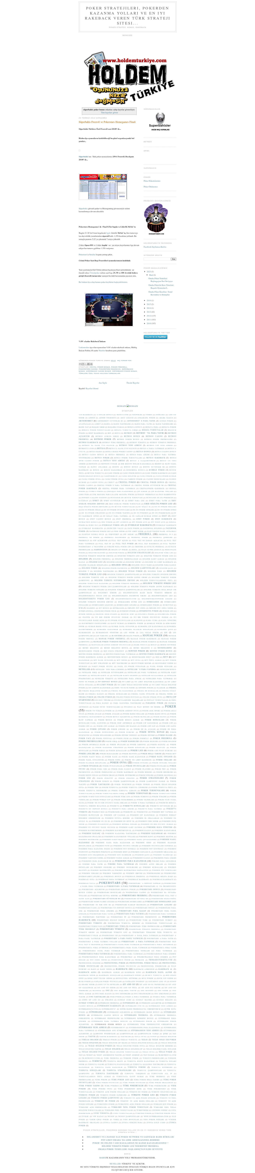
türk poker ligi (120, 1079)
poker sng (85, 778)
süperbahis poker (142, 1021)
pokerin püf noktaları (164, 870)
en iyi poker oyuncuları (116, 510)
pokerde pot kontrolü (152, 849)
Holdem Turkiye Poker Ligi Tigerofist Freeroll (130, 1146)
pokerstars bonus (150, 889)
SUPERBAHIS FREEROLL (108, 1003)
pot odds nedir (98, 960)
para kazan (102, 703)
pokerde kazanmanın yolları (119, 836)
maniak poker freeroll (112, 639)
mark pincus (140, 645)
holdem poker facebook (114, 568)
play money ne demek (149, 707)
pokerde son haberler (119, 855)
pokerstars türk (115, 926)
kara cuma (152, 620)
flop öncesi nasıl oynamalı (161, 531)
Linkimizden (84, 347)
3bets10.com (122, 415)
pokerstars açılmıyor (93, 889)
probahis (139, 960)
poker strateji (127, 778)
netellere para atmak (130, 679)
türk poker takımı (89, 1085)
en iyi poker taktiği (119, 513)
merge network (168, 645)
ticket (89, 1055)
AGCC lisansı (127, 418)
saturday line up (157, 981)
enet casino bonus (100, 519)
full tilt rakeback (149, 544)
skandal (97, 990)
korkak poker (154, 623)
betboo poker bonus (128, 439)
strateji (109, 1000)
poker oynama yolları (164, 763)
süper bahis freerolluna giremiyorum (140, 1009)
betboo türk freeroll (114, 442)
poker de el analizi (145, 729)
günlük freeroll (156, 547)
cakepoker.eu (111, 476)
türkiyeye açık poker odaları (134, 1104)
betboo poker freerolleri (158, 439)
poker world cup (102, 800)
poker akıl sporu (151, 711)
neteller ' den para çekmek (109, 669)
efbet (96, 500)
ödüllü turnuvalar (157, 700)
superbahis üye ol (135, 1006)
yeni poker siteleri (153, 1119)
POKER (170, 706)
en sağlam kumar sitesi (145, 516)
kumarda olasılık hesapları (138, 629)
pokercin (128, 812)
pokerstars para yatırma (130, 914)
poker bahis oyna (157, 714)
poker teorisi (143, 784)
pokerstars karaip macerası (130, 905)
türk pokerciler (133, 1085)
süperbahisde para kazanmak (144, 1027)
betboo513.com (86, 448)
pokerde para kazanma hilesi (94, 849)
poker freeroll (119, 367)
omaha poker (86, 697)
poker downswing (104, 732)
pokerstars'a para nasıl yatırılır (129, 948)
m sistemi (117, 635)
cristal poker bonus (100, 367)
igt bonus (104, 608)
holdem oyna (120, 564)
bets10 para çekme (140, 455)
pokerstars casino (88, 369)
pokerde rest (121, 852)
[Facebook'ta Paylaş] (88, 364)
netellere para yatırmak (159, 679)
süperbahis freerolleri (107, 1018)
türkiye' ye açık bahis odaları (137, 1101)
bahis (102, 1157)
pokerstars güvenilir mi (107, 898)
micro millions (90, 648)
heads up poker (119, 550)
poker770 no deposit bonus (93, 809)
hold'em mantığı (97, 553)
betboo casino (154, 436)
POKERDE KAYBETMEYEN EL (119, 830)
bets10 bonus (143, 451)
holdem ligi (96, 562)
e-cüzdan (83, 501)
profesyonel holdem (89, 963)
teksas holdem (90, 1039)
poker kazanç (158, 744)
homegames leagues (102, 605)
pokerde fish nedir (148, 821)
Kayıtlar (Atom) (92, 388)
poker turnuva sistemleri (93, 790)
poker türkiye (141, 797)
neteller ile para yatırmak (142, 672)
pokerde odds (144, 843)
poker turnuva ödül (162, 787)
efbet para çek (136, 501)
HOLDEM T (84, 571)
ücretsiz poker (143, 1113)
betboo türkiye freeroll (163, 442)
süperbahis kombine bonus (139, 1018)
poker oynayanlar (112, 766)
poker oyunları (158, 766)
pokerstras (127, 957)
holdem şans (166, 568)
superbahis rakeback (109, 1006)
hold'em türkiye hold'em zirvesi (96, 556)
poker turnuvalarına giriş (110, 793)
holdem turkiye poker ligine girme (128, 577)
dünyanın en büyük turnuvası (127, 498)
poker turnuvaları (153, 790)
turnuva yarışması (135, 1073)
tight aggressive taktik (109, 1055)
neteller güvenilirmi (112, 672)
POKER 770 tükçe (94, 711)
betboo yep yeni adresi (160, 445)
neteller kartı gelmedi (125, 675)
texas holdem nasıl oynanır (161, 1049)
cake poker (113, 473)
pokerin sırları (90, 873)
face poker (133, 528)
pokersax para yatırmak (112, 879)
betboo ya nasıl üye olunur (98, 445)
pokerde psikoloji (101, 852)
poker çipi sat (148, 726)
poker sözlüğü (105, 778)
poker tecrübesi (123, 784)
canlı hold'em (129, 476)
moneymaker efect (142, 657)
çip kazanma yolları (162, 491)
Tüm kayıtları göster (109, 112)
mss (157, 657)
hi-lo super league (151, 550)
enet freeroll (123, 519)
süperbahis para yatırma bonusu (109, 1021)
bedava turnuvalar (153, 430)
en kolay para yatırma (115, 516)
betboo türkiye (138, 442)
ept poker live (139, 522)
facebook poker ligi (100, 531)
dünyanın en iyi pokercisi (159, 498)
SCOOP (173, 981)
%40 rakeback (86, 415)
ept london (122, 522)
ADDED (91, 418)
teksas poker (110, 1040)
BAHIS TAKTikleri (122, 424)
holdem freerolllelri (126, 559)
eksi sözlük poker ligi (158, 503)
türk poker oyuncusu (107, 1083)
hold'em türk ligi (164, 553)
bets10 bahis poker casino (119, 451)
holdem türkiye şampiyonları (124, 590)
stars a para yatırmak (137, 997)
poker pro (160, 769)
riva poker (147, 978)
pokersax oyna (87, 879)
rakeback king (133, 972)
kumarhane (85, 632)
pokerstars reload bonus (111, 920)
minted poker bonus (161, 651)
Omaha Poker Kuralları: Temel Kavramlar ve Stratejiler (160, 293)
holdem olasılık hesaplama (93, 565)
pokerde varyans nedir (91, 858)
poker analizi (112, 714)
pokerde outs (102, 846)
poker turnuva (110, 787)
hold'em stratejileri (139, 553)
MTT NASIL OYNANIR (103, 660)
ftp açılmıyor (100, 540)
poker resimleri (164, 772)
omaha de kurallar (147, 691)
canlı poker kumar (166, 476)
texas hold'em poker (100, 1046)
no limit (126, 682)
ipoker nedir (85, 614)
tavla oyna (141, 1037)
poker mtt (171, 754)
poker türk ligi (122, 797)
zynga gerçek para (132, 1123)
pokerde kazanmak (152, 833)
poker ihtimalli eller (94, 744)
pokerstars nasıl (88, 908)
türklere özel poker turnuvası (129, 1107)
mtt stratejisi (101, 663)
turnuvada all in (161, 1073)
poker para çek (98, 769)
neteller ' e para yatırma (142, 669)
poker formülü (141, 738)
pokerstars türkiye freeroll (144, 929)
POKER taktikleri (100, 784)
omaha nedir (166, 694)
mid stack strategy (114, 651)
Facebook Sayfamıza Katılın (155, 246)
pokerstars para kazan (132, 911)
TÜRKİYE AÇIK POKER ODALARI (110, 1092)
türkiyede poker (106, 1104)
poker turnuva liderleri (135, 787)
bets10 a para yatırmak (152, 448)
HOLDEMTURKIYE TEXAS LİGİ (93, 596)
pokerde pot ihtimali (125, 849)
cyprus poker (96, 491)
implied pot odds (136, 608)
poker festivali (104, 738)
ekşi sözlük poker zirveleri (93, 507)
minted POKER (136, 650)
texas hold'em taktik (90, 1049)
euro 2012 (93, 525)
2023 (149, 271)
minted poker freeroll (90, 654)
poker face (85, 738)
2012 (149, 315)
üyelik (85, 1116)
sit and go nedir (106, 988)
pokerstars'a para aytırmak (94, 948)
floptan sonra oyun (93, 534)
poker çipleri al (120, 729)
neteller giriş (89, 672)
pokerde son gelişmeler (91, 855)
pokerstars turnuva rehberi (124, 923)
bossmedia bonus (135, 470)
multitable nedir (164, 663)
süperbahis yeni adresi (93, 1027)
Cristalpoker (95, 272)
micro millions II (142, 648)
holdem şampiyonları (143, 568)
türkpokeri (142, 1110)
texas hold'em (90, 1043)
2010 (149, 323)
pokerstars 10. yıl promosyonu (160, 886)
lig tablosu (102, 636)
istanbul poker (146, 614)
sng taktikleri (97, 997)
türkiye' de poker (105, 1101)
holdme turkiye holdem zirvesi (96, 602)
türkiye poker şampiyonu (105, 1098)
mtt (165, 657)
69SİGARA (160, 415)
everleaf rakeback (140, 525)
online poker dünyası (127, 697)
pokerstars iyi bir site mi (97, 905)
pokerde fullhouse (98, 824)
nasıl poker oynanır (161, 666)
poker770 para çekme (123, 809)
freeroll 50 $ (166, 534)
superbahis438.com (88, 1009)
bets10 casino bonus (165, 451)
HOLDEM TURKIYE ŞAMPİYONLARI (123, 574)
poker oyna (118, 762)
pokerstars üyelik (88, 935)
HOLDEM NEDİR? (133, 562)
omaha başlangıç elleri (95, 691)
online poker (104, 697)
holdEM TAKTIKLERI (104, 571)
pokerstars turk (139, 920)
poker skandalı (165, 775)
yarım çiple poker (99, 1119)
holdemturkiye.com (126, 599)
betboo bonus (132, 436)
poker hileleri (150, 741)
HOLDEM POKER (90, 568)
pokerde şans (142, 855)
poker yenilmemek (123, 800)
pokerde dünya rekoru (117, 818)
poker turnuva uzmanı (124, 790)
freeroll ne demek (89, 537)
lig (165, 632)
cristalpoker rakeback (152, 488)
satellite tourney (135, 981)
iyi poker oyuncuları (119, 620)
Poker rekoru (145, 772)
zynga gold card (156, 1123)
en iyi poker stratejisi (93, 513)
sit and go (129, 984)
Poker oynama (140, 763)
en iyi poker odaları (165, 507)
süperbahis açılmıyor (118, 1012)
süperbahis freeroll (136, 1015)
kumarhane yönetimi (107, 632)
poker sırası (108, 775)
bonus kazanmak (113, 470)
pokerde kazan (143, 830)
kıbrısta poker (135, 623)
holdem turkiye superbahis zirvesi (114, 580)
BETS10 (101, 448)
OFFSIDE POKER (146, 688)
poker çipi (167, 723)
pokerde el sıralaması (147, 818)
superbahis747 (109, 1009)
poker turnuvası (138, 793)
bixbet (158, 464)
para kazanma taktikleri (127, 703)
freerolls (84, 540)
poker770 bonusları (134, 806)
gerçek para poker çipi (119, 547)
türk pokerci (112, 1086)
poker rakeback (125, 772)
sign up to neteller (108, 984)
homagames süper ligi (130, 602)
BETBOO (128, 433)
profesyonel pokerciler (153, 966)
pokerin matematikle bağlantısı (131, 870)
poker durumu (127, 732)
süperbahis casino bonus (98, 371)
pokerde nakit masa (113, 839)
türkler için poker (163, 1104)
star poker (116, 997)
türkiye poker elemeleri (113, 1095)
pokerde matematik (89, 839)
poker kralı (98, 750)
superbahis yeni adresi (161, 1006)
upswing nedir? (160, 1110)
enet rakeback (163, 519)
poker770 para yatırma (150, 809)
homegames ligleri (127, 605)
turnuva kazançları (118, 1064)
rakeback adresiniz (144, 969)
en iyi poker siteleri (143, 510)
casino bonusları (156, 479)
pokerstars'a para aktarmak (158, 944)
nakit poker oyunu (102, 666)
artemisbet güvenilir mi (110, 421)
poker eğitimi (148, 735)
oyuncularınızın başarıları (128, 700)
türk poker (101, 1080)
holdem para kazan (165, 565)
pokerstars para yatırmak (162, 914)
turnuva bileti (115, 1061)
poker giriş (111, 741)
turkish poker (131, 1058)
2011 (149, 319)
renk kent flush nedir (100, 978)
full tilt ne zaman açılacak (147, 540)
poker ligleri (87, 753)
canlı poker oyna (91, 479)
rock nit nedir (165, 978)
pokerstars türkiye (112, 929)
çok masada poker (124, 494)
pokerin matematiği (101, 870)
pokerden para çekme (165, 858)
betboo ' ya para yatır (150, 433)
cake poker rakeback (156, 473)
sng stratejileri (142, 994)
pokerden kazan (141, 858)
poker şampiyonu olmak (152, 781)
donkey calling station (94, 498)
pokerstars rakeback (110, 369)
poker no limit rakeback (138, 760)
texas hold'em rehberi (161, 1046)
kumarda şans (165, 629)
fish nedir (119, 531)
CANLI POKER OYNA (114, 479)
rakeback (122, 969)
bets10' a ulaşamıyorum (142, 461)
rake (93, 969)
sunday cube (124, 1000)
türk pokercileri (157, 1086)
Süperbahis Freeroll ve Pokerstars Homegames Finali (107, 122)
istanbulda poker (167, 614)
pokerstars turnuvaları (159, 923)
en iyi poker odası (91, 510)
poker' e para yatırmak (143, 803)
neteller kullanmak (152, 675)
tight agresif (133, 1055)
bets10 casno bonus (93, 455)
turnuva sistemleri (162, 1067)
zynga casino (110, 1123)
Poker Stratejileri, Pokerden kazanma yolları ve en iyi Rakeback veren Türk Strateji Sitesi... (128, 15)
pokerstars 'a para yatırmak (123, 886)
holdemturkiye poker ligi (94, 599)
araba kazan (166, 418)
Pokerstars (83, 254)
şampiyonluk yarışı (148, 1034)
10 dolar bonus (105, 415)
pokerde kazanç (91, 833)
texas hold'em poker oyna (130, 1046)
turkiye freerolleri (153, 1058)
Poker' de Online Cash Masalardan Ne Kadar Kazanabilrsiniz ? (130, 1143)
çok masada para (102, 494)
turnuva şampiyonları (149, 1070)
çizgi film (84, 494)
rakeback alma (87, 972)
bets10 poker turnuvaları (128, 458)
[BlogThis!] (82, 364)
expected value (115, 528)
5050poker (137, 415)
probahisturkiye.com (160, 960)
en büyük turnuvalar (123, 507)
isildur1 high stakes (106, 614)
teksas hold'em (168, 1037)
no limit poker (105, 685)
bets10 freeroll (116, 455)
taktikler (126, 1037)
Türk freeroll (157, 1076)
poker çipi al (86, 726)
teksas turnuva (129, 1040)
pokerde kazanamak (165, 830)
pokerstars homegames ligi (160, 901)
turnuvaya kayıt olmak (130, 1076)
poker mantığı (129, 754)
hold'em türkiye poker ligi (158, 556)
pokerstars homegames (130, 902)
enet (164, 516)
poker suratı (102, 781)
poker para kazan (121, 769)
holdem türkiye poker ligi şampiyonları (105, 586)
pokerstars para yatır (101, 914)
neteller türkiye (104, 679)
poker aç (110, 711)
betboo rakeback (88, 442)
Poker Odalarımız (151, 186)
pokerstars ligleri (161, 904)
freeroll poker (139, 537)
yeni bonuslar (131, 1119)
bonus (96, 470)
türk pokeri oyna (102, 1089)
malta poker (132, 636)
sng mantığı (147, 990)
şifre (165, 1034)
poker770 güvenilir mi (161, 806)
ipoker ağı (168, 611)
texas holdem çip (133, 1049)
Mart (151, 275)
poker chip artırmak (121, 723)
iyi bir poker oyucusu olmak (112, 617)
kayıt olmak (117, 623)
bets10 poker (102, 458)
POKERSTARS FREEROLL (135, 895)
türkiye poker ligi (143, 1094)
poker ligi (137, 750)
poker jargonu (138, 744)
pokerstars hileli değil (164, 899)
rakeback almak (111, 972)
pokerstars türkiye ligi (113, 932)
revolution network (127, 978)
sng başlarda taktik (125, 990)
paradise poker (154, 703)
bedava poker (169, 427)
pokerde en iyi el (101, 821)
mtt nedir (122, 660)
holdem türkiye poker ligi (159, 583)
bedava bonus (135, 427)
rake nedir (106, 969)
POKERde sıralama (163, 852)
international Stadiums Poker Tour (97, 611)
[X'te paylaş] (85, 364)
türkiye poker (87, 1095)
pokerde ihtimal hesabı (124, 824)
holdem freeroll (102, 559)
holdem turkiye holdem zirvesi (159, 574)
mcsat (154, 645)
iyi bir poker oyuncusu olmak (151, 617)
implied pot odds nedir (161, 608)
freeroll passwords (115, 537)
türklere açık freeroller (93, 1107)
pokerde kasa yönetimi (160, 827)
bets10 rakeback (155, 458)
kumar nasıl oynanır (123, 626)
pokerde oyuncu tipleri (125, 846)
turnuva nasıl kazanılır (109, 1067)
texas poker (166, 1052)
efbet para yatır (158, 501)
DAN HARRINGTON (167, 494)
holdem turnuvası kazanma (93, 583)
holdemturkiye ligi (162, 596)
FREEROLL (145, 534)
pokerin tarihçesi (112, 873)
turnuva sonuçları (90, 1070)
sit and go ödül (128, 988)
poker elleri (165, 735)
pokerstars (110, 883)
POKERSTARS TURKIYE (90, 923)
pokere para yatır (92, 864)
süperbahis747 (118, 1027)
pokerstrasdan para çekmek (152, 957)
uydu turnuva (101, 1113)
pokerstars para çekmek (100, 911)
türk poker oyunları (134, 1083)
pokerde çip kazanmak (142, 815)
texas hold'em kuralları (144, 1043)
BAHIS (107, 424)
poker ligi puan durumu (160, 750)
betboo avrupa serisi (107, 436)
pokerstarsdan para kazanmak (99, 957)
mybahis (83, 666)
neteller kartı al (100, 675)
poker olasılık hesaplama (92, 763)
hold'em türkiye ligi (129, 556)
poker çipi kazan (128, 726)
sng (108, 990)
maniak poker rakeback (144, 639)
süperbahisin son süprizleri (112, 1030)
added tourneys (107, 418)
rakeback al (165, 969)
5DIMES (149, 415)
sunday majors (144, 1000)
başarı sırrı (98, 427)
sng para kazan (103, 994)
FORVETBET (114, 534)
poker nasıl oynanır (161, 757)
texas (144, 1039)
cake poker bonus (132, 473)
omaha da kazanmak (122, 691)
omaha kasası (96, 694)
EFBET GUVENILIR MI (114, 501)
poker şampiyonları (124, 781)
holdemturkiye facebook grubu (129, 596)
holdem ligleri (114, 562)
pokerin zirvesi (134, 873)
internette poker (149, 611)
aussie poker (166, 421)
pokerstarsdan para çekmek (161, 954)
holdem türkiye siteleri (91, 590)
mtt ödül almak (153, 660)
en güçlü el (144, 507)
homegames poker (149, 605)
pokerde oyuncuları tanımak (157, 846)
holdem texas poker (131, 571)
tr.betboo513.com (91, 1058)
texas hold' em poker (164, 1039)
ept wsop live (158, 522)
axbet (97, 424)
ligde (108, 233)
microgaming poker (89, 651)
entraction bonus (88, 522)
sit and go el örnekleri (152, 984)
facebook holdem (152, 528)
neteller (84, 669)
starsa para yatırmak (164, 997)
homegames (153, 602)
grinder (139, 547)
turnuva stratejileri (119, 1070)
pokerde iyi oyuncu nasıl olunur (97, 827)
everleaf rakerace (166, 525)
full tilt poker (125, 543)
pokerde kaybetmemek (90, 830)
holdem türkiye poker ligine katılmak (152, 586)
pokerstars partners (94, 917)
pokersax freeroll (135, 876)
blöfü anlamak (99, 467)
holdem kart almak (153, 559)
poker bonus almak (128, 720)
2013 (149, 312)
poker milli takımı (151, 753)
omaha (172, 688)
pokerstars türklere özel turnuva (152, 932)
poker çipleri (98, 729)
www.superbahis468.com (156, 1116)
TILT (80, 1055)
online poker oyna (152, 697)
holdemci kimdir (107, 593)
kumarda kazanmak (107, 629)
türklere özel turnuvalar (119, 1110)
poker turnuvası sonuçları (96, 797)
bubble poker (157, 470)
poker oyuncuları (136, 766)
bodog (115, 467)
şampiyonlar (126, 1034)
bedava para (152, 427)
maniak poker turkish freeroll (111, 641)
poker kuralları (118, 750)
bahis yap (84, 427)
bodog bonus (131, 467)
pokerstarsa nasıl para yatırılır (101, 951)
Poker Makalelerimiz (152, 181)
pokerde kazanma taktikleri (121, 833)
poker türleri (159, 797)
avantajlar (85, 424)
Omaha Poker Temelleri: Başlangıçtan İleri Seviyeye (160, 280)
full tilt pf (105, 544)
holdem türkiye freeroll (125, 583)
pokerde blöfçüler (89, 815)
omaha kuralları (117, 694)
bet (109, 433)
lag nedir (129, 632)
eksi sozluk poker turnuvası (124, 504)
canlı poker (146, 476)
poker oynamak (90, 766)
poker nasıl (111, 757)
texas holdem (112, 1049)
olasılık (161, 688)
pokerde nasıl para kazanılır (113, 843)
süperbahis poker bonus (124, 371)
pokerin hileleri (103, 867)
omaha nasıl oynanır (143, 694)
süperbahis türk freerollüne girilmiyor (150, 1024)
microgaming (165, 648)
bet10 (117, 433)
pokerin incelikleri (127, 867)
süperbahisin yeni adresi (145, 1030)
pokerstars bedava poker (122, 889)
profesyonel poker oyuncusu (120, 966)
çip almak (142, 491)
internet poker (128, 611)
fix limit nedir (136, 531)
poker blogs (159, 717)
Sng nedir (163, 990)
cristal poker (127, 482)
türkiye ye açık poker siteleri (140, 1098)
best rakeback (96, 433)
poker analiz (95, 714)
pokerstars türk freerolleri (144, 926)
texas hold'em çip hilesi (114, 1043)
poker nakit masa (91, 757)
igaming (91, 608)
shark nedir (88, 984)
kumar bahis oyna (98, 626)
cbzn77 (111, 482)
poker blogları (142, 717)
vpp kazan (98, 1116)
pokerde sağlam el (141, 852)
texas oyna (148, 1052)
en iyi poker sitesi (166, 510)
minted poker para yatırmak (121, 654)
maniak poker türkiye (144, 642)
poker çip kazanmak (147, 723)
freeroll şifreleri (163, 537)
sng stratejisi (161, 994)
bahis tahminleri (164, 424)
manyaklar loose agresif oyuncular (111, 645)
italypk (86, 617)
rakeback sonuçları (110, 975)
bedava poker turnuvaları (96, 430)
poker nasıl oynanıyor (91, 760)
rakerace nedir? (133, 975)
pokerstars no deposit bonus (116, 908)
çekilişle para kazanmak (120, 491)
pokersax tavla (87, 883)
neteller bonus (168, 669)
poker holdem (169, 741)
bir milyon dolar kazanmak (136, 464)
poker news (114, 760)
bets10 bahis (95, 451)
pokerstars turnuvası (90, 926)
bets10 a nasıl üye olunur (123, 448)
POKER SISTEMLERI (126, 775)
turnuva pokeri (137, 1067)
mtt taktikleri (119, 663)
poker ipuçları (118, 744)
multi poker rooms (141, 663)
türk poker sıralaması (161, 1083)
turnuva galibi (96, 1064)
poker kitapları (136, 747)
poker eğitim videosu (126, 735)
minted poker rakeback (152, 654)
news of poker (86, 682)
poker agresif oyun (128, 711)
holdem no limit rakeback (159, 562)
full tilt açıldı (120, 540)
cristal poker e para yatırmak (113, 485)
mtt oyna (136, 660)
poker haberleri (130, 741)
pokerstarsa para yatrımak (128, 954)
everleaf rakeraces (92, 528)
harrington (100, 549)
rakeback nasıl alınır (159, 972)
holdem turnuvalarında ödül (156, 580)
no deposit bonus (108, 681)
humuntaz (168, 605)
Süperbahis (83, 156)
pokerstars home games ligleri (98, 902)
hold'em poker (116, 553)
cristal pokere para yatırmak (118, 488)
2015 (149, 304)
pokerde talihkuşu (163, 855)
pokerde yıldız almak (118, 858)
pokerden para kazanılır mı (96, 861)
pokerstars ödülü (145, 908)
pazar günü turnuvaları (106, 707)
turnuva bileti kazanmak (141, 1061)
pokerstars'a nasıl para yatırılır (121, 944)
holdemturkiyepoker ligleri (157, 599)
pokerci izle (98, 812)
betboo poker (102, 439)
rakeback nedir (87, 975)
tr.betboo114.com (167, 1055)
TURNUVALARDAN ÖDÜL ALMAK (95, 1076)
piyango (128, 707)
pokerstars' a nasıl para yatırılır (140, 935)
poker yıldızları (145, 800)
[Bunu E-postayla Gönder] (80, 364)
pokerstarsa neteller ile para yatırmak (149, 951)
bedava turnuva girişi (126, 430)
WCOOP (111, 1116)
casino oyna (97, 482)
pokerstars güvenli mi (136, 899)
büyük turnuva (96, 473)
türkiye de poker (138, 1092)
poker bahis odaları (133, 714)
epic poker (107, 522)
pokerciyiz (142, 812)
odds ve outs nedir (124, 688)
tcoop (153, 1037)
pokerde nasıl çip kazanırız (142, 839)
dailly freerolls (146, 494)
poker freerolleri (90, 741)
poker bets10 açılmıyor (118, 717)
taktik (91, 1036)
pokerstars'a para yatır (163, 948)
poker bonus (105, 720)
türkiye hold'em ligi (162, 1092)
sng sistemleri (122, 994)
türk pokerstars (156, 1089)
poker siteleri (146, 775)
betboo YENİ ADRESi (130, 445)
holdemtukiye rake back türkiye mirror (147, 593)
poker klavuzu (157, 747)
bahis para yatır (143, 424)
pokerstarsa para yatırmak (94, 954)
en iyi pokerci (141, 513)
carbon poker (135, 479)
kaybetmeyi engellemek (94, 623)
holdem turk (155, 571)
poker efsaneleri (102, 735)
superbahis (129, 1003)
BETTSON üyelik (109, 464)
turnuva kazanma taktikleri (148, 1064)
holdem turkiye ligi (93, 577)
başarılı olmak (116, 427)
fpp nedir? (128, 534)
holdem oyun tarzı (142, 565)
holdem (83, 558)
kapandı (138, 620)
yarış (116, 1119)
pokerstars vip (110, 935)
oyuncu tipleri (103, 700)
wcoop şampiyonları (129, 1116)
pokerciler (114, 812)
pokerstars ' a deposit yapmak (145, 883)
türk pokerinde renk (130, 1089)
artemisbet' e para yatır (141, 421)
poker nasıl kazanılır (133, 757)
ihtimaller (118, 608)
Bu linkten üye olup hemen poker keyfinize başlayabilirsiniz (103, 282)
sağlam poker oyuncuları (108, 981)
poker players (143, 769)
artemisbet (86, 420)
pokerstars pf (118, 917)
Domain (121, 406)
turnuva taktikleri (107, 1073)
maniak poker (152, 635)
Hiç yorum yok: (124, 360)
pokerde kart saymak (131, 827)
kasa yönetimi (168, 620)
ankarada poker (146, 418)
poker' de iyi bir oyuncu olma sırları (107, 803)
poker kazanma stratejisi (109, 747)
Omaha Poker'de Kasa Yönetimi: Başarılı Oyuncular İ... (161, 286)
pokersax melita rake (161, 876)
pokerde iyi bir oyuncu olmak (157, 824)
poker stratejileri (152, 778)
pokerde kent (146, 836)
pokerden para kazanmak (130, 861)
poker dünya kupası (152, 732)
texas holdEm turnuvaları (123, 1052)
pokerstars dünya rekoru (104, 896)
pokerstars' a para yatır (160, 938)
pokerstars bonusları (109, 892)
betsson (93, 464)
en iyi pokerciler (161, 513)
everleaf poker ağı (113, 525)
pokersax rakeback (138, 879)
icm (81, 608)
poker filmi (122, 738)
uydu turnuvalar (122, 1113)
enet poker (143, 519)
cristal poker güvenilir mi (149, 485)
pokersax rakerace (163, 879)
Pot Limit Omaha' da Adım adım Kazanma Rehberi (130, 1140)
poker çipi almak (106, 726)
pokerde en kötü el (124, 821)
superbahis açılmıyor (150, 1003)
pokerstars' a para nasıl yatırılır (123, 938)
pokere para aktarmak (164, 861)
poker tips (93, 787)
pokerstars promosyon (144, 917)
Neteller (92, 254)
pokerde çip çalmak (115, 815)
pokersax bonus (112, 876)
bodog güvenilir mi (154, 467)
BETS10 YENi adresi (114, 460)
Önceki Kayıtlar (133, 382)
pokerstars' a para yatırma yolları (98, 942)
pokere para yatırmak (121, 864)
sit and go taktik (151, 988)
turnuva (97, 1061)
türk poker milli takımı (146, 1080)
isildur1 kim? (127, 614)
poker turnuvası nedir (164, 793)
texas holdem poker (93, 1052)
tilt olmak (149, 1055)
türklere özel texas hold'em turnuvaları (99, 373)
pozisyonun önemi (120, 960)
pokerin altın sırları (151, 864)
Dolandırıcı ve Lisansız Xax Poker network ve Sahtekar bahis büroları (130, 1137)
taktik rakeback (108, 1037)
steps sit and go (91, 1000)
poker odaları (164, 760)
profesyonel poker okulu (143, 963)
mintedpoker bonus (117, 657)
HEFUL (135, 550)
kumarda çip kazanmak (150, 626)
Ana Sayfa (103, 382)
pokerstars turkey (162, 920)
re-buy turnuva (153, 975)
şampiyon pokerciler (104, 1034)
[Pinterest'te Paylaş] (91, 364)
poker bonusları (154, 720)
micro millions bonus (116, 648)
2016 (149, 300)
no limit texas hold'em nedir (133, 685)
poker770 (114, 806)
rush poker (85, 981)
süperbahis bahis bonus (147, 1012)
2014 (149, 308)
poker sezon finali (88, 775)
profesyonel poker (114, 963)
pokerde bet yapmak (162, 812)
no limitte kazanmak (100, 688)
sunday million (164, 1000)
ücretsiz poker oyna (165, 1113)
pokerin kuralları (153, 867)
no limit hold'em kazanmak (149, 682)
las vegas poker (149, 632)
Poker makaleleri (109, 754)
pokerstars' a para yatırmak (137, 941)
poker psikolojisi (104, 772)
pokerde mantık (165, 836)
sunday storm (86, 1003)
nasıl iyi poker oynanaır (132, 666)
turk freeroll (111, 1058)
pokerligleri (153, 873)
